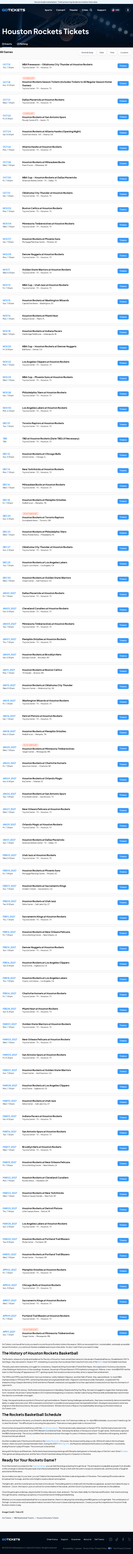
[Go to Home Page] (13, 10)
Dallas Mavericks (52, 1441)
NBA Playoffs (63, 1443)
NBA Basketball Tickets (24, 1518)
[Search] (91, 10)
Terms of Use (88, 1548)
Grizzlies (124, 1451)
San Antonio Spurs (50, 1428)
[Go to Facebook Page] (123, 1539)
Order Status (52, 1539)
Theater (73, 10)
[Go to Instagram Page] (110, 1539)
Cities (85, 10)
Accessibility (68, 1548)
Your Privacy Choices (122, 1548)
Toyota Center (39, 1466)
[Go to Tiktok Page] (116, 1539)
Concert (60, 10)
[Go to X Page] (129, 1539)
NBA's (100, 1362)
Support (101, 10)
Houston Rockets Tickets (48, 1518)
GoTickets (6, 1518)
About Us (87, 1539)
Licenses (78, 1548)
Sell (99, 1539)
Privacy (101, 1548)
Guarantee (76, 1539)
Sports (48, 10)
